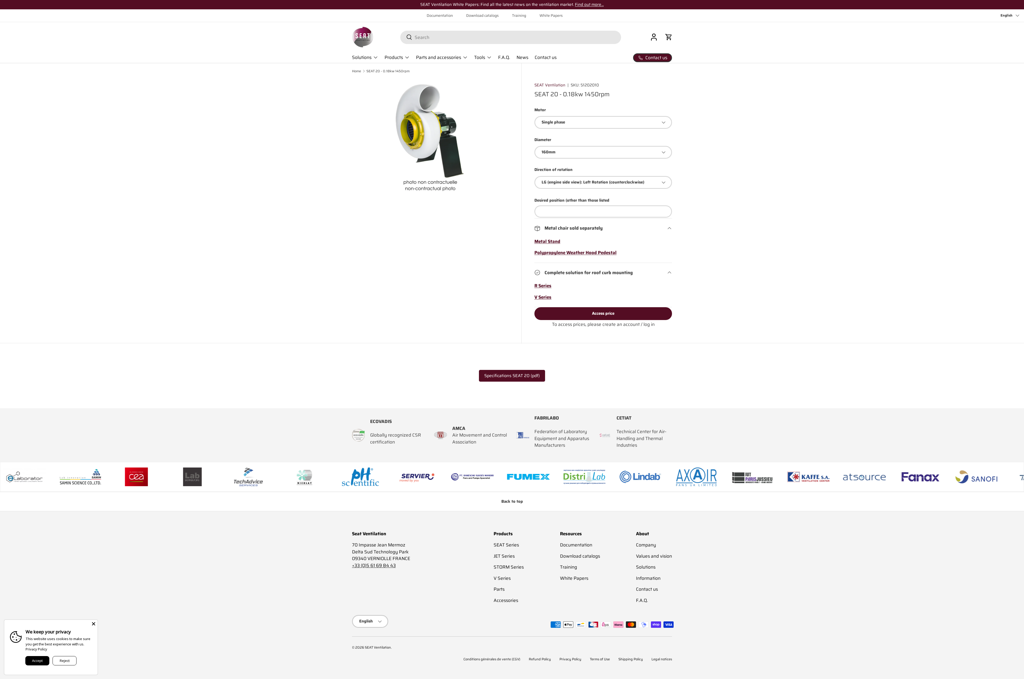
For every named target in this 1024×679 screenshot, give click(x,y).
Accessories (506, 600)
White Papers (551, 15)
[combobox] (510, 37)
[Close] (93, 623)
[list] (430, 138)
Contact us (546, 57)
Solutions (361, 57)
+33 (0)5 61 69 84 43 (374, 565)
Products (394, 57)
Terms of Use (600, 659)
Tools (479, 57)
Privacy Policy (570, 659)
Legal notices (661, 659)
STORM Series (509, 567)
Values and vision (654, 556)
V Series (502, 578)
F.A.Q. (504, 57)
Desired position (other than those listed (571, 200)
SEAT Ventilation (549, 85)
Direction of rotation (553, 170)
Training (519, 15)
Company (646, 544)
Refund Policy (540, 659)
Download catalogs (482, 15)
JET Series (504, 556)
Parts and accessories (438, 57)
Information (648, 578)
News (522, 57)
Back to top (512, 501)
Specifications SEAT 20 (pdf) (512, 375)
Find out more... (589, 4)
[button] (669, 37)
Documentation (440, 15)
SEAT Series (506, 544)
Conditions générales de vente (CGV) (491, 659)
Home (356, 71)
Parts (499, 589)
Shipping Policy (630, 659)
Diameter (542, 140)
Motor (540, 110)
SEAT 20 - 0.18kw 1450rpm (388, 71)
